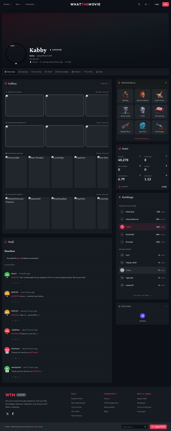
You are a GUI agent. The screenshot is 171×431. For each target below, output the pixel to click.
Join (165, 4)
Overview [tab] (11, 72)
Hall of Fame (76, 415)
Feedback (141, 403)
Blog (106, 411)
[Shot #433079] (24, 105)
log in (19, 258)
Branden (129, 242)
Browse (6, 4)
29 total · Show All (102, 92)
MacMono (15, 348)
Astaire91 (130, 285)
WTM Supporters (111, 403)
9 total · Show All (102, 123)
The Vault (75, 411)
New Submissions (78, 403)
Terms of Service (144, 407)
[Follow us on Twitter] (7, 414)
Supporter (57, 50)
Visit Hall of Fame (141, 295)
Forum (107, 398)
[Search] (139, 4)
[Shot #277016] (105, 105)
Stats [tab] (101, 72)
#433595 (15, 296)
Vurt (127, 255)
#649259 (15, 277)
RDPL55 (14, 292)
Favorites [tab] (38, 72)
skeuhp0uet (16, 367)
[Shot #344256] (65, 136)
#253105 (36, 371)
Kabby (128, 227)
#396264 (15, 315)
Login (157, 4)
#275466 (33, 352)
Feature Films (77, 398)
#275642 (15, 333)
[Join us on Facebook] (13, 414)
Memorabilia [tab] (63, 72)
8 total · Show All (102, 194)
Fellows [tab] (77, 72)
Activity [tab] (89, 72)
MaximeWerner (132, 219)
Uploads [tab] (24, 72)
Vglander (129, 278)
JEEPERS (142, 321)
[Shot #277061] (65, 105)
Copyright (141, 411)
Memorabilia (109, 407)
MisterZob (130, 212)
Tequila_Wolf (131, 262)
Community (30, 4)
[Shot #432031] (24, 136)
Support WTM (160, 427)
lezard (13, 273)
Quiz (17, 4)
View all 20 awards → (142, 138)
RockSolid (130, 234)
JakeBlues (15, 330)
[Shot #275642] (105, 136)
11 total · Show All (102, 153)
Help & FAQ (141, 398)
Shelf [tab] (50, 72)
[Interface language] (147, 4)
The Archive (76, 407)
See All (104, 83)
